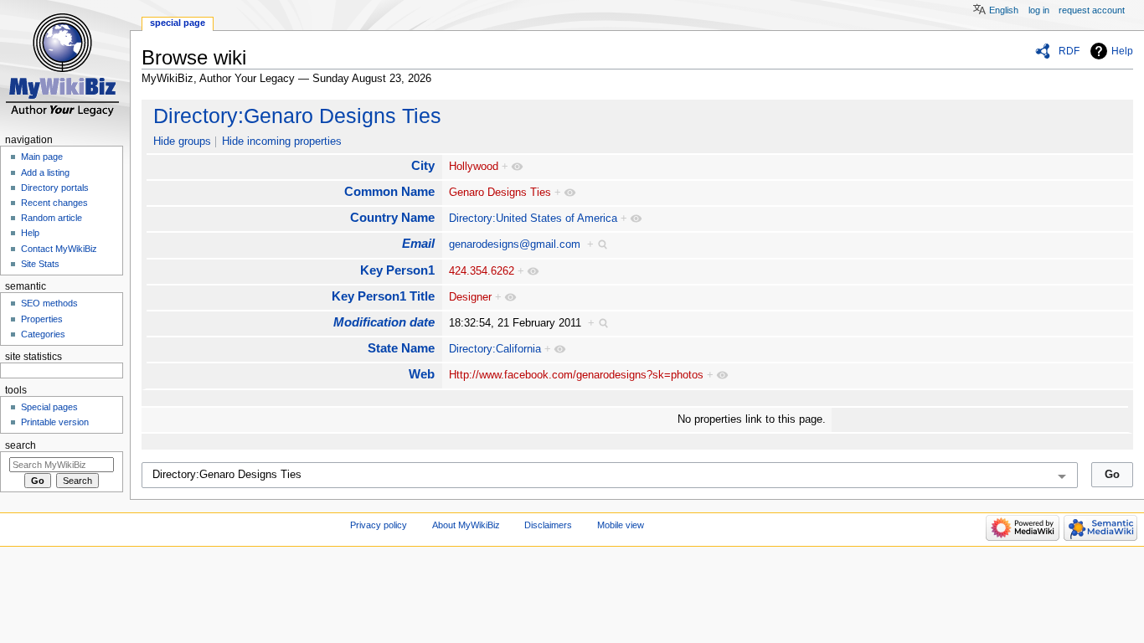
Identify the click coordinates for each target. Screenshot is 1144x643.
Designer (470, 297)
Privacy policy (378, 525)
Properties (42, 319)
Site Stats (40, 264)
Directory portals (55, 188)
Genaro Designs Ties (500, 192)
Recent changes (54, 203)
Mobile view (620, 525)
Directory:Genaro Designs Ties (297, 115)
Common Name (389, 191)
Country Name (392, 217)
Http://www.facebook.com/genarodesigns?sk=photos (576, 375)
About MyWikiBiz (466, 525)
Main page (42, 157)
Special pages (49, 407)
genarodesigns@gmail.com (514, 244)
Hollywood (473, 166)
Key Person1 (397, 270)
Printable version (55, 422)
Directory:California (495, 349)
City (423, 165)
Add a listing (45, 172)
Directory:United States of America (533, 218)
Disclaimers (548, 525)
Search (20, 445)
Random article (51, 218)
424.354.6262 (481, 271)
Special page (177, 23)
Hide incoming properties (282, 141)
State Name (401, 348)
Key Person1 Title (383, 296)
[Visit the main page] (65, 65)
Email (418, 243)
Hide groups (182, 141)
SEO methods (49, 303)
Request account (1092, 10)
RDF (1069, 51)
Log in (1038, 10)
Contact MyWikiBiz (59, 249)
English (1003, 10)
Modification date (384, 322)
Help (1122, 51)
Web (422, 374)
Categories (43, 334)
